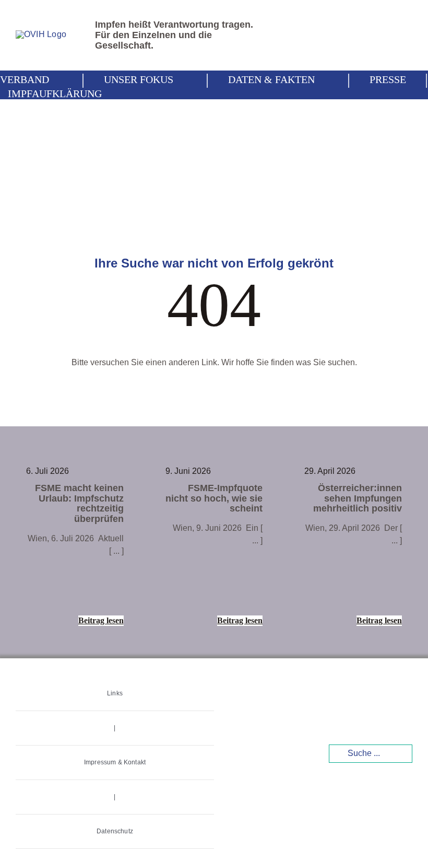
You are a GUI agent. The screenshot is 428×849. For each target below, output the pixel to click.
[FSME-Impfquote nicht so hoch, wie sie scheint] (214, 546)
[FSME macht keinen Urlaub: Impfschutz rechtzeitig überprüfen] (75, 546)
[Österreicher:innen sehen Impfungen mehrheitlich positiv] (353, 546)
